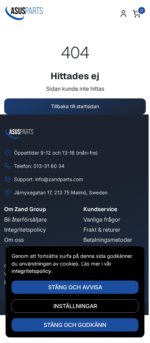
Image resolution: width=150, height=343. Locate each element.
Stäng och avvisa (75, 287)
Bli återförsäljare (25, 219)
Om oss (14, 239)
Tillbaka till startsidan (75, 106)
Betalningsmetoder (107, 239)
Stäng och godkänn (75, 324)
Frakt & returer (101, 229)
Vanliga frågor (101, 219)
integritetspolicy (31, 271)
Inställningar (75, 306)
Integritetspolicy (25, 229)
